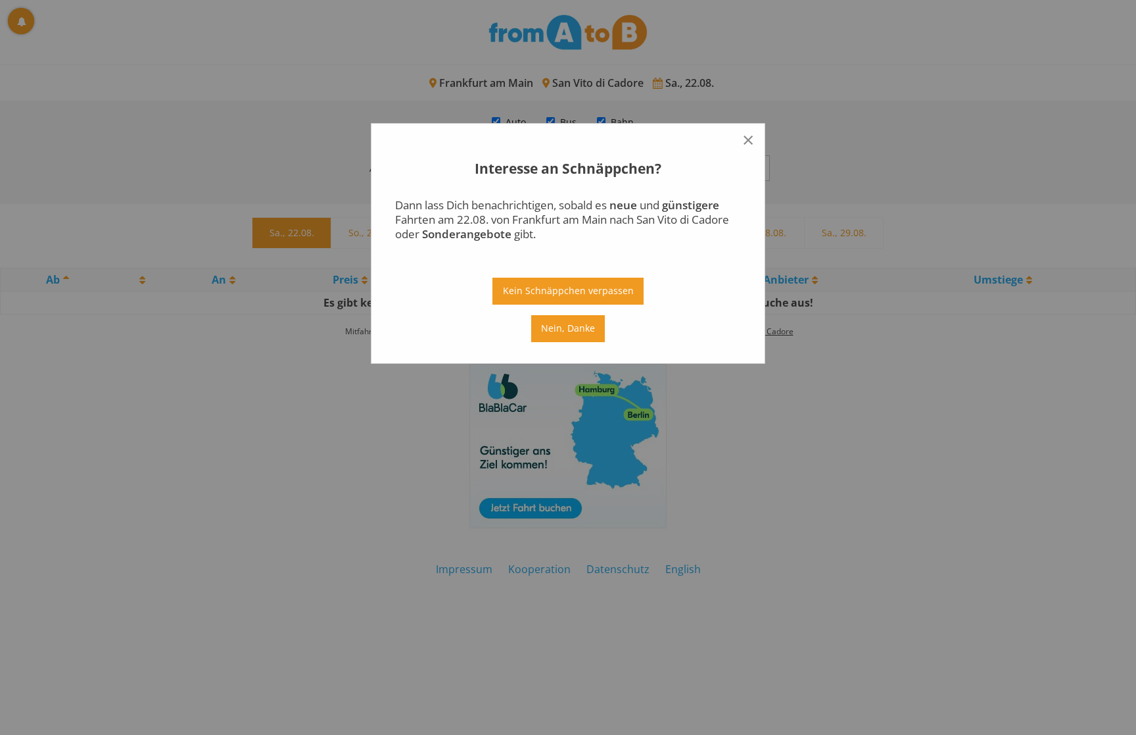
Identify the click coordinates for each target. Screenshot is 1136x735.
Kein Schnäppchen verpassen (568, 290)
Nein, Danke (568, 328)
